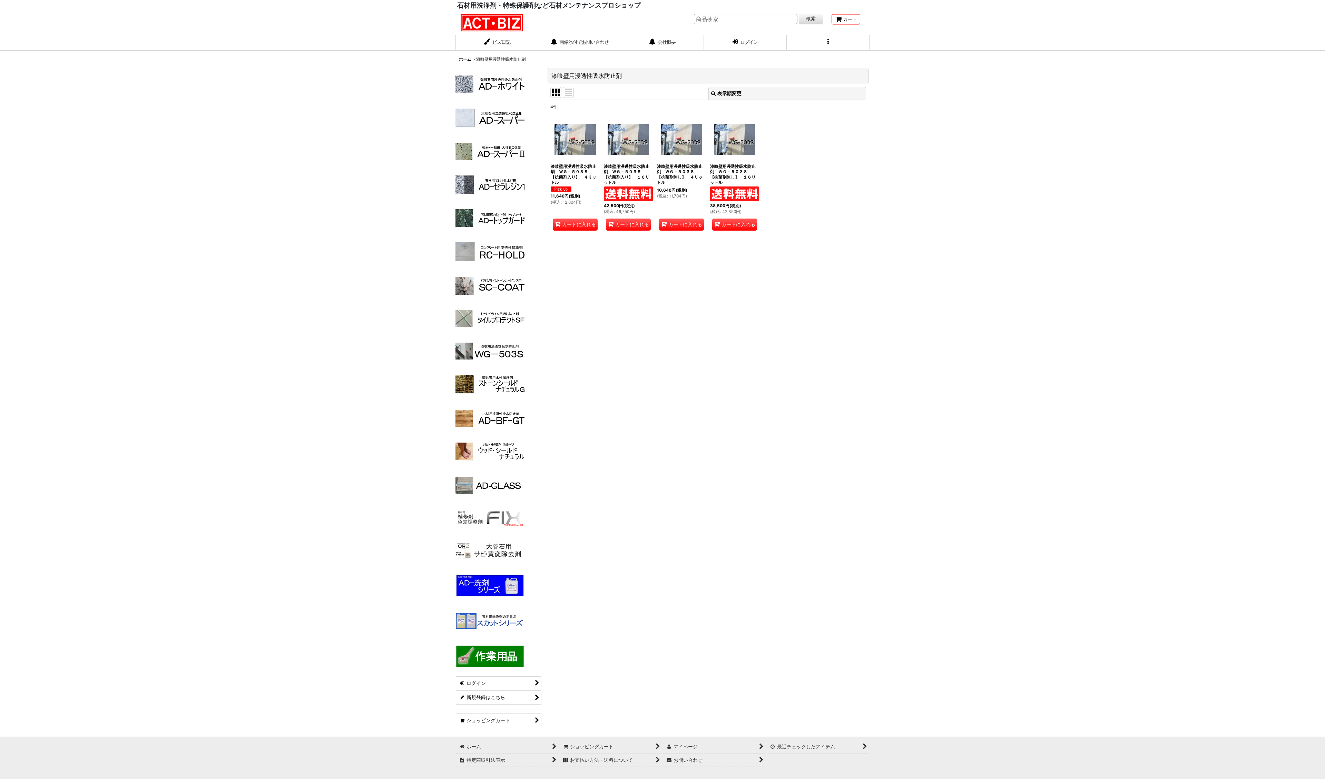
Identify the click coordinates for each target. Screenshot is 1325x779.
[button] (828, 42)
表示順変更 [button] (729, 93)
